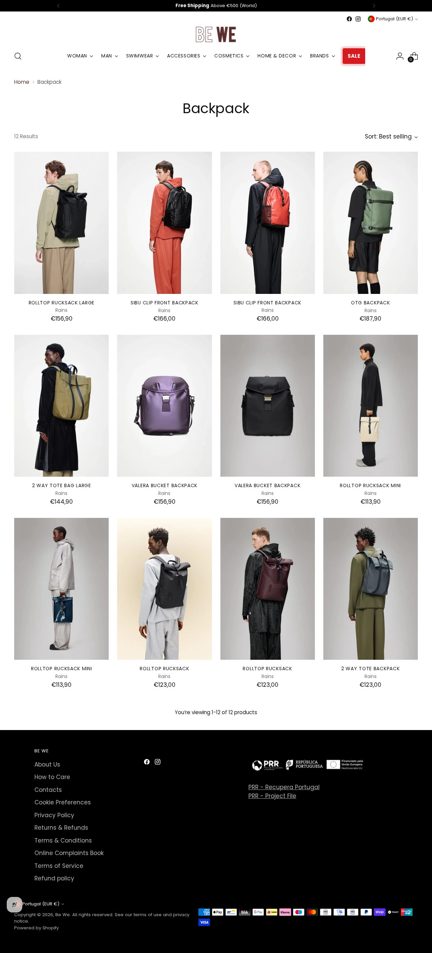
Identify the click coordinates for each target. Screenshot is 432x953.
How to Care (52, 777)
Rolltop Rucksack (164, 668)
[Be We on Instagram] (358, 19)
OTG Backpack (370, 302)
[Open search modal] (18, 56)
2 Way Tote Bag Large (61, 485)
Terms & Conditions (63, 840)
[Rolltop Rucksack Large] (61, 223)
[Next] (374, 5)
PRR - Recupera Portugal (284, 787)
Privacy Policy (54, 815)
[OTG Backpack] (370, 223)
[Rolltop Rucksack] (164, 589)
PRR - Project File (272, 796)
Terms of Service (58, 866)
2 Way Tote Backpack (370, 668)
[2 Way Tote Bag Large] (61, 406)
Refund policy (54, 878)
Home (21, 81)
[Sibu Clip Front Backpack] (164, 223)
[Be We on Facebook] (349, 19)
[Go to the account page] (400, 56)
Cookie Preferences (62, 802)
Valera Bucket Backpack (164, 485)
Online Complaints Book (69, 853)
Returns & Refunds (61, 828)
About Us (47, 764)
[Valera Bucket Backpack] (164, 406)
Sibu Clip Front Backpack (164, 302)
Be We (62, 914)
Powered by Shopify (36, 928)
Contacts (48, 790)
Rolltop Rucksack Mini (370, 485)
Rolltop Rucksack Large (61, 302)
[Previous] (58, 5)
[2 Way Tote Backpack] (370, 589)
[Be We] (216, 34)
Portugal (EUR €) (394, 19)
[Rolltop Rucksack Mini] (370, 406)
